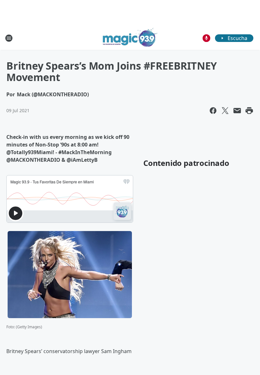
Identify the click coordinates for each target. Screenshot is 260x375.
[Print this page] (249, 110)
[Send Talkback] (206, 38)
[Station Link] (130, 38)
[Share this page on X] (225, 110)
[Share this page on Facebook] (213, 110)
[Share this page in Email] (237, 110)
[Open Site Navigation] (9, 38)
